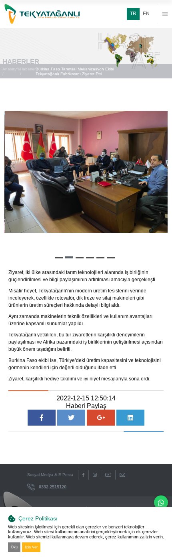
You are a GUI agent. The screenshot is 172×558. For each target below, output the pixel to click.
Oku (14, 547)
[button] (59, 257)
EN (146, 13)
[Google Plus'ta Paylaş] (101, 418)
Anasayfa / (11, 71)
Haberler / (28, 71)
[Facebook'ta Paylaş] (42, 418)
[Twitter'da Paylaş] (71, 418)
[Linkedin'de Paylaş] (130, 418)
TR (133, 13)
